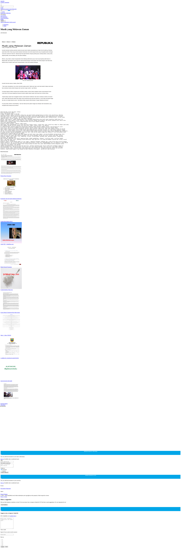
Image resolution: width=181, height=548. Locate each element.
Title (2, 460)
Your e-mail (3, 529)
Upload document (5, 9)
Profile (2, 19)
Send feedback (4, 504)
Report (2, 494)
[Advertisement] (43, 36)
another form (13, 516)
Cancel (2, 546)
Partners (5, 494)
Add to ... (3, 20)
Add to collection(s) (5, 22)
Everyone (4, 469)
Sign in (2, 459)
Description (5, 463)
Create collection (4, 472)
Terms (5, 496)
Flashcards (3, 13)
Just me (4, 471)
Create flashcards (12, 9)
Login (2, 7)
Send (6, 546)
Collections (8, 13)
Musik (4, 25)
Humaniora (5, 24)
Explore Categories (5, 2)
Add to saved (13, 22)
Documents (3, 488)
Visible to (3, 468)
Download (3, 405)
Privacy (2, 496)
